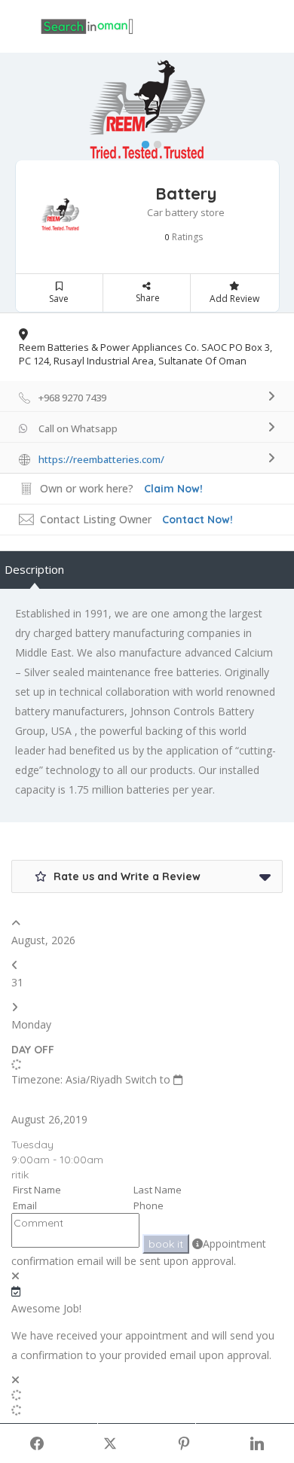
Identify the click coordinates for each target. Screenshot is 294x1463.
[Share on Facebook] (37, 1443)
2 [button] (154, 141)
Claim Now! (173, 488)
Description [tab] (34, 569)
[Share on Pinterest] (184, 1443)
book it (166, 1244)
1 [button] (141, 141)
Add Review (234, 298)
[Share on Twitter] (111, 1443)
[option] (147, 111)
